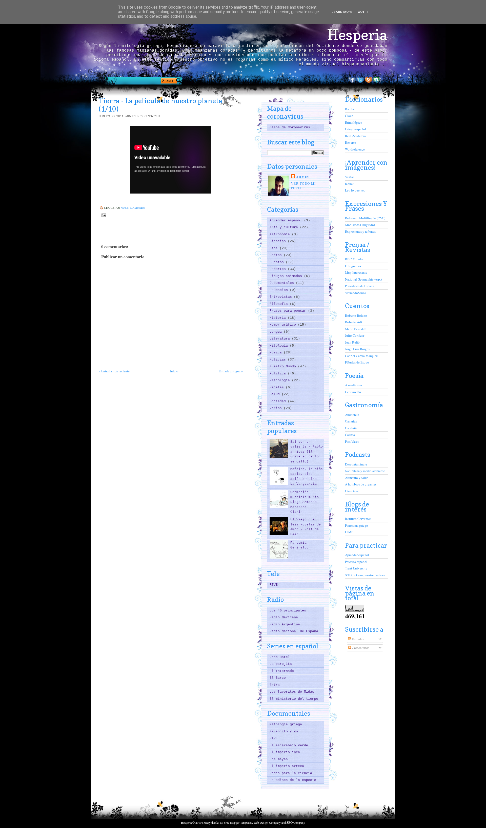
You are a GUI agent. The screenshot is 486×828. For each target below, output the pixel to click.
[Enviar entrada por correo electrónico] (103, 214)
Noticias (279, 360)
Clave (349, 115)
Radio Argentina (285, 624)
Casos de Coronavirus (290, 127)
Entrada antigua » (231, 371)
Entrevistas (282, 297)
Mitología (280, 346)
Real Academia (355, 136)
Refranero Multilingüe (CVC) (365, 218)
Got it (363, 12)
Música (277, 352)
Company (296, 822)
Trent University (356, 568)
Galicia (350, 434)
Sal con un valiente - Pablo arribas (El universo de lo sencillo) (306, 451)
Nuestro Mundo (133, 207)
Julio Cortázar (354, 335)
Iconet (349, 183)
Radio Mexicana (284, 617)
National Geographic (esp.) (363, 279)
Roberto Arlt (353, 322)
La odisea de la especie (293, 780)
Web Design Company (267, 822)
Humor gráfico (284, 325)
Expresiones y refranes (360, 231)
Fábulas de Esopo (357, 362)
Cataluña (351, 428)
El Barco (278, 678)
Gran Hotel (280, 657)
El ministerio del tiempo (294, 699)
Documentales (283, 283)
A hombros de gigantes (360, 484)
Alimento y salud (357, 477)
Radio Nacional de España (294, 631)
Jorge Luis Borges (357, 349)
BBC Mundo (354, 259)
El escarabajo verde (289, 745)
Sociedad (279, 401)
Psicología (281, 380)
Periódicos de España (359, 286)
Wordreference (355, 149)
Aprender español (287, 220)
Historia (279, 318)
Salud (276, 394)
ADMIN (302, 176)
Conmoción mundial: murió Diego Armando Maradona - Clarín (304, 502)
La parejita (281, 664)
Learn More (342, 12)
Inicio (174, 371)
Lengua (277, 332)
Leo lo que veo (355, 190)
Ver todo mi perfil (303, 185)
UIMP (349, 532)
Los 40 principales (288, 610)
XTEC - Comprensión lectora (365, 575)
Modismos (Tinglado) (360, 224)
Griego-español (355, 129)
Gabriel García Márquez (361, 355)
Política (279, 373)
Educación (280, 290)
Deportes (279, 269)
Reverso (350, 142)
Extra (275, 685)
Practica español (356, 561)
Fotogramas (353, 266)
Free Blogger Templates (238, 822)
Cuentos (278, 262)
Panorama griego (356, 525)
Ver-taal (350, 177)
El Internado (282, 671)
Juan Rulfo (352, 342)
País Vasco (352, 441)
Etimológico (353, 122)
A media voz (353, 385)
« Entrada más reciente (114, 371)
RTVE (274, 585)
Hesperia (357, 35)
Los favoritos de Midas (292, 692)
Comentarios (360, 647)
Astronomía (281, 234)
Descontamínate (356, 464)
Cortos (277, 255)
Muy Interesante (356, 272)
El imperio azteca (287, 766)
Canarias (351, 421)
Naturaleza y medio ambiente (365, 471)
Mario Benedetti (356, 329)
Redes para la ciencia (291, 773)
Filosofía (280, 304)
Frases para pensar (289, 311)
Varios (277, 408)
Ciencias (279, 241)
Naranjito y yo (284, 731)
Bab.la (349, 109)
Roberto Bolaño (356, 315)
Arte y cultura (285, 227)
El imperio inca (285, 752)
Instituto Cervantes (358, 518)
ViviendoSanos (355, 292)
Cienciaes (351, 491)
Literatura (281, 339)
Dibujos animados (287, 276)
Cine (275, 248)
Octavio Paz (353, 392)
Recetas (278, 387)
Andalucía (352, 414)
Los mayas (279, 759)
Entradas (357, 639)
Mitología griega (286, 724)
